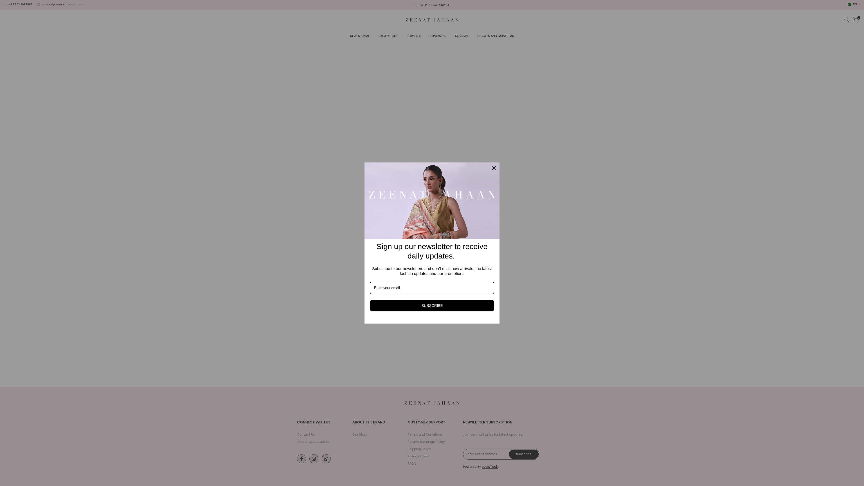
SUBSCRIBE (432, 306)
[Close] (494, 167)
